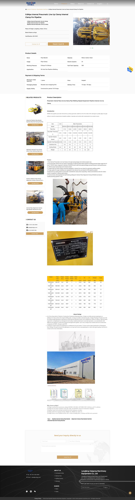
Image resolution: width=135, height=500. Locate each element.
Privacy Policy (38, 498)
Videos (72, 3)
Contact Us (90, 3)
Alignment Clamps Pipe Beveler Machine (82, 419)
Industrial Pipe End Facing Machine (56, 420)
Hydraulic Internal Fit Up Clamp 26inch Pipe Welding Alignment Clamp (34, 151)
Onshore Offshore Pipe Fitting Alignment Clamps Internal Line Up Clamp (35, 180)
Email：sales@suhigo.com (34, 477)
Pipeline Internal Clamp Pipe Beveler (61, 419)
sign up (105, 487)
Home (56, 3)
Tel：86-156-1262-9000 (33, 474)
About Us (81, 3)
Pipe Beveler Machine (42, 9)
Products (64, 3)
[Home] (31, 3)
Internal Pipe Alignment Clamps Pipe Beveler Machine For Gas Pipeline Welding (34, 209)
